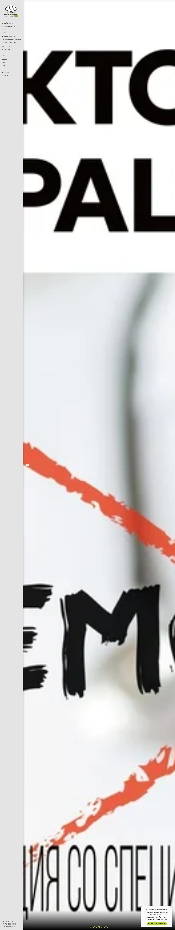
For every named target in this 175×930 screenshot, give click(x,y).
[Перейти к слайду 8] (107, 927)
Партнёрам (5, 72)
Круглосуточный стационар (11, 39)
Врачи (3, 56)
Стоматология (7, 46)
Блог (3, 65)
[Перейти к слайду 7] (105, 927)
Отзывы (4, 59)
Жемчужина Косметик (9, 42)
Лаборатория (6, 49)
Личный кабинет (7, 23)
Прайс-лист (5, 33)
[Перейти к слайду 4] (96, 927)
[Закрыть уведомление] (171, 908)
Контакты (5, 75)
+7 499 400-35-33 (9, 922)
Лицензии (5, 69)
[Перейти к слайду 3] (94, 927)
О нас (4, 62)
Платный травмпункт (8, 36)
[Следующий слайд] (171, 465)
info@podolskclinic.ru (10, 926)
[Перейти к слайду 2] (91, 927)
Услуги (4, 29)
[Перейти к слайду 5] (99, 927)
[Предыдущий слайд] (27, 465)
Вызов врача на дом (8, 26)
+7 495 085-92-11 (9, 924)
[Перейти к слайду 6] (102, 927)
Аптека (4, 52)
